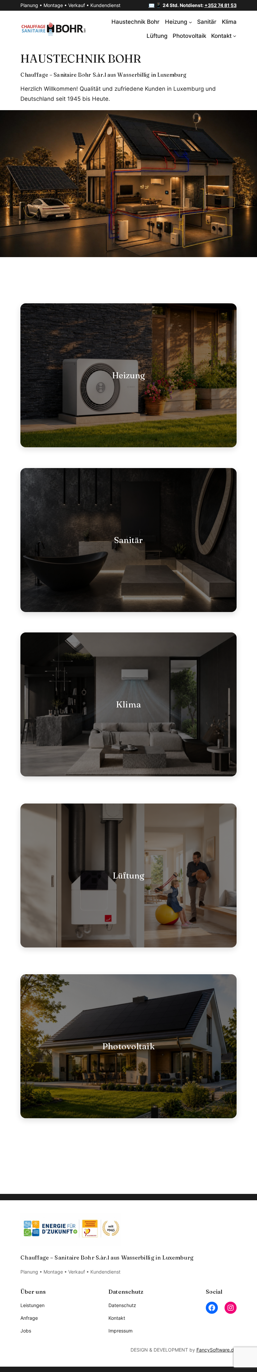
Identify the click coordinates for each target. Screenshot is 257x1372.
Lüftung (129, 875)
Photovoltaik (128, 1046)
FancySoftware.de (216, 1350)
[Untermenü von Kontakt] (234, 35)
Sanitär (128, 540)
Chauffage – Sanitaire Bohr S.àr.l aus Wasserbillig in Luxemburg (103, 74)
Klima (128, 704)
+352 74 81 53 (220, 5)
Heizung (128, 375)
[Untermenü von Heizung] (190, 21)
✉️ (152, 5)
